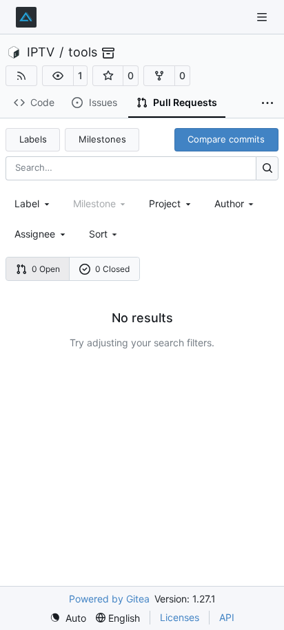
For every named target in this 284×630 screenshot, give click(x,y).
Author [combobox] (229, 203)
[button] (58, 75)
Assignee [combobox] (34, 234)
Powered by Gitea (109, 599)
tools (82, 52)
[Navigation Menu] (263, 17)
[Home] (26, 17)
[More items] (267, 103)
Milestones (102, 139)
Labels (33, 139)
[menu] (104, 233)
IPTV (40, 52)
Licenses (179, 617)
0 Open (46, 269)
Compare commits (226, 139)
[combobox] (33, 203)
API (226, 617)
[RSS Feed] (21, 75)
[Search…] (267, 168)
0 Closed (112, 269)
